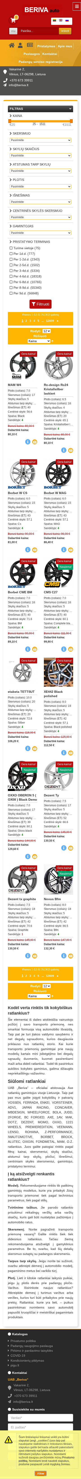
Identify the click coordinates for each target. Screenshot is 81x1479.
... (43, 320)
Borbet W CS (17, 493)
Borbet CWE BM (20, 592)
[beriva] (40, 7)
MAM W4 (14, 385)
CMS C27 (51, 592)
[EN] (61, 21)
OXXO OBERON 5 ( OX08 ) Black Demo (22, 797)
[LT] (55, 21)
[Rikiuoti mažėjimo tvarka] (52, 341)
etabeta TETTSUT (21, 691)
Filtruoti (43, 304)
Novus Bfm (52, 899)
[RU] (68, 21)
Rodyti (35, 331)
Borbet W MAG (55, 493)
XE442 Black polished (53, 694)
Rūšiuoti (40, 336)
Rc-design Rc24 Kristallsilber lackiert (56, 389)
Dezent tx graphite (22, 899)
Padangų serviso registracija (41, 62)
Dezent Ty (51, 795)
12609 (50, 320)
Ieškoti (65, 31)
